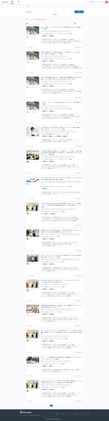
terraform (69, 156)
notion (58, 209)
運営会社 (88, 413)
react (61, 31)
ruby (63, 309)
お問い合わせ (75, 413)
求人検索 (28, 6)
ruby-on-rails (77, 181)
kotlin (47, 181)
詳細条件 (55, 14)
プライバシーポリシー (65, 413)
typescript (56, 31)
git (42, 31)
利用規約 (57, 413)
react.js (57, 156)
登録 (106, 2)
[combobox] (49, 12)
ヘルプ (82, 413)
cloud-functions (62, 131)
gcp (65, 56)
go (73, 131)
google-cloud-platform (61, 181)
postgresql (52, 181)
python (68, 131)
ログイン (102, 2)
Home (26, 19)
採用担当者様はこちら (93, 2)
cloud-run (66, 31)
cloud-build (70, 209)
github (46, 31)
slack (50, 31)
